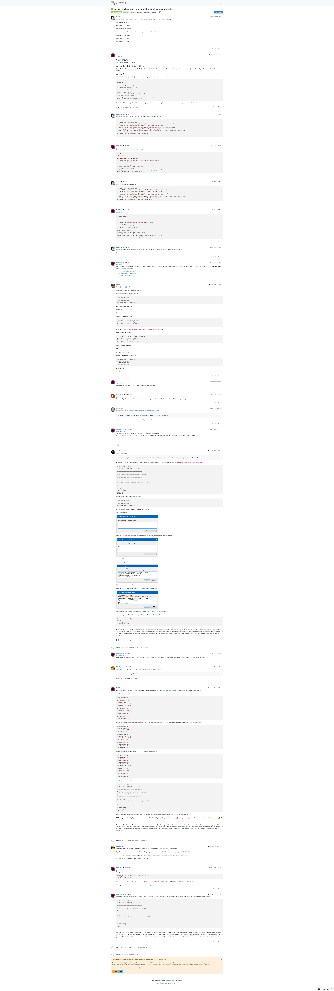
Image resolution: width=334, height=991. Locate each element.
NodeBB (165, 983)
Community (122, 3)
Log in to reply (218, 12)
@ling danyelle (128, 429)
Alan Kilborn (119, 450)
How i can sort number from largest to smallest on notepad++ (143, 410)
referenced (127, 647)
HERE (191, 633)
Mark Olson (119, 54)
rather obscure (172, 690)
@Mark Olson (125, 114)
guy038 (118, 284)
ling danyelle (119, 408)
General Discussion (117, 12)
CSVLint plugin (198, 69)
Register (115, 971)
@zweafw (127, 54)
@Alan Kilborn (127, 653)
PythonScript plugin (127, 77)
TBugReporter (120, 667)
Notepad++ (172, 980)
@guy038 (126, 381)
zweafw (118, 16)
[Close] (221, 959)
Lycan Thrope (119, 394)
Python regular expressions (127, 273)
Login (120, 971)
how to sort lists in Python (126, 271)
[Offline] (113, 18)
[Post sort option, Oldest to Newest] (211, 12)
